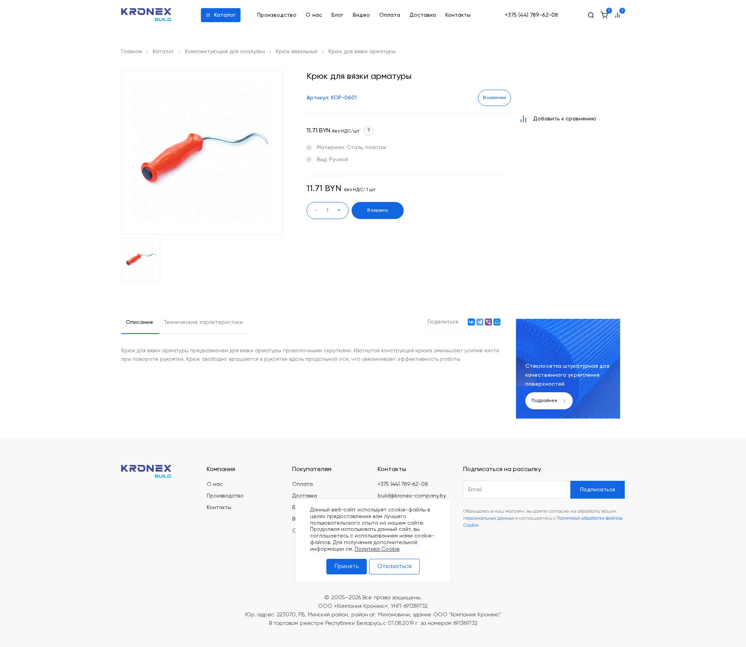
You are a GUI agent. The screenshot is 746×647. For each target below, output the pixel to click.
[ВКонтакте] (471, 321)
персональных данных (488, 518)
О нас (314, 15)
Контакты (458, 15)
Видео (361, 15)
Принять (347, 567)
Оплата (389, 15)
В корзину (377, 210)
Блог (337, 15)
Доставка (423, 15)
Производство (276, 15)
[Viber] (488, 321)
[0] (604, 15)
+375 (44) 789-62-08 (531, 15)
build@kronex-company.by (412, 496)
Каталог (225, 15)
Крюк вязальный (296, 51)
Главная (131, 51)
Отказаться (394, 567)
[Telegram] (479, 321)
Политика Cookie (377, 549)
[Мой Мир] (496, 321)
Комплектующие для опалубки (225, 51)
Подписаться (597, 489)
